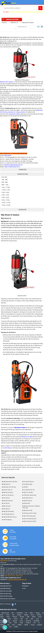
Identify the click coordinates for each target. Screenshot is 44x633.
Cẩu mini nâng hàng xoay (30, 518)
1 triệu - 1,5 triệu (6, 187)
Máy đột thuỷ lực (28, 500)
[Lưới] (38, 26)
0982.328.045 (7, 155)
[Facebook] (12, 604)
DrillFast (39, 615)
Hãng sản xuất (5, 613)
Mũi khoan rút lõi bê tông (9, 487)
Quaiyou (19, 615)
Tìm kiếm (40, 8)
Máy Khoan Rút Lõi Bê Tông (10, 481)
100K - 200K (5, 179)
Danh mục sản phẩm (12, 19)
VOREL (16, 627)
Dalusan (8, 621)
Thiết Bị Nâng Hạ (7, 519)
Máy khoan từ (6, 218)
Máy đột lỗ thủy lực (8, 500)
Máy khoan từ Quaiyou (28, 22)
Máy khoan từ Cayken (27, 436)
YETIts (7, 615)
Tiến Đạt (22, 617)
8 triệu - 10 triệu (6, 200)
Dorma (21, 621)
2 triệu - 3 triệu (5, 192)
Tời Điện (26, 487)
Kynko (31, 613)
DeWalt (26, 625)
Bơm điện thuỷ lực (28, 498)
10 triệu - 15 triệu (6, 202)
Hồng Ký (15, 617)
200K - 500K (5, 182)
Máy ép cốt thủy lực (8, 492)
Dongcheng (19, 613)
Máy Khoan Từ (14, 22)
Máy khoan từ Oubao (20, 427)
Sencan (16, 619)
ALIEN (21, 623)
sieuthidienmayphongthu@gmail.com (13, 165)
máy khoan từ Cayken (14, 114)
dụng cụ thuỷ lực (21, 112)
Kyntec (9, 619)
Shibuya (26, 615)
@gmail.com (23, 579)
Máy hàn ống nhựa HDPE (30, 521)
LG (39, 623)
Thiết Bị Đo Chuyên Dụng (30, 495)
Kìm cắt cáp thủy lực (8, 495)
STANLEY (28, 623)
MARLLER (28, 621)
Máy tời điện (33, 12)
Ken (26, 613)
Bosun (32, 615)
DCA (13, 615)
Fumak (3, 619)
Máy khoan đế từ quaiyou (6, 82)
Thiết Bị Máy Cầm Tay (8, 514)
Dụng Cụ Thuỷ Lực (7, 489)
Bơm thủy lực (6, 509)
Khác (32, 619)
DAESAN (39, 625)
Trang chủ (4, 22)
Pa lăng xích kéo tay (29, 481)
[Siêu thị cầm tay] (9, 3)
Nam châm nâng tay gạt (30, 516)
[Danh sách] (41, 26)
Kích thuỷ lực (8, 448)
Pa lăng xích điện (28, 484)
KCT (11, 627)
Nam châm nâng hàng (14, 12)
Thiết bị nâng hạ (25, 12)
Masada (15, 621)
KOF (27, 619)
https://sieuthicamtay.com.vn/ (13, 577)
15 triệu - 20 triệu (6, 205)
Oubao (8, 617)
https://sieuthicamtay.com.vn (12, 166)
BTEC (13, 625)
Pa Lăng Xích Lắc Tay (29, 489)
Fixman (33, 625)
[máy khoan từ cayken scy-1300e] (22, 134)
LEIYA (10, 623)
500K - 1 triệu (5, 184)
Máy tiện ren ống (28, 510)
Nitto (21, 619)
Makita (34, 617)
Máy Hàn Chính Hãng (8, 511)
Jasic (37, 619)
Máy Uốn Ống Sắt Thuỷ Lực (10, 517)
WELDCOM (36, 621)
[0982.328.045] (5, 621)
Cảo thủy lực (6, 503)
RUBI (28, 617)
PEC (34, 623)
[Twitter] (15, 604)
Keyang (37, 613)
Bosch (40, 617)
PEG (8, 625)
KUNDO (20, 625)
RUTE (15, 623)
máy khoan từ (11, 112)
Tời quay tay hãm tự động (30, 513)
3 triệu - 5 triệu (5, 195)
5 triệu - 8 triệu (5, 197)
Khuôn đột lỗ (27, 503)
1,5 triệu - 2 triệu (6, 190)
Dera (13, 613)
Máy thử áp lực (7, 506)
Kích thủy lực (6, 498)
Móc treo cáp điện (28, 492)
